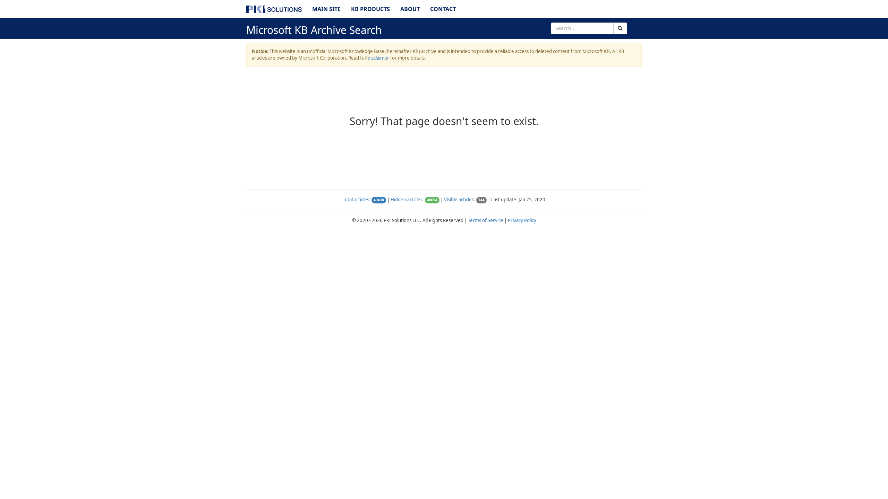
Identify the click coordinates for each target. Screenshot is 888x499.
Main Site (326, 9)
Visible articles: (459, 199)
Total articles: (356, 199)
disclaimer (378, 58)
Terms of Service (485, 220)
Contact (443, 9)
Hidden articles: (407, 199)
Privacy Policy (522, 220)
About (410, 9)
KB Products (370, 9)
